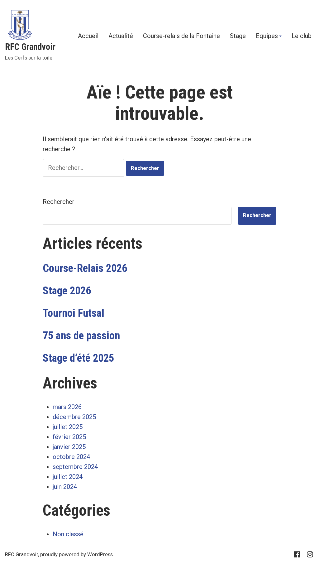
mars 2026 (67, 407)
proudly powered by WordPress (76, 554)
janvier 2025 (69, 447)
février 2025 (69, 437)
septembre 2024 (75, 466)
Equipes (267, 36)
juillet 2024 (68, 476)
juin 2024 (65, 486)
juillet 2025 (68, 427)
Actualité (120, 36)
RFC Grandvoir (30, 46)
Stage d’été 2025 (78, 358)
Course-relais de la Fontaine (181, 36)
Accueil (88, 36)
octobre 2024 (71, 457)
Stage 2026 (67, 290)
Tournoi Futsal (73, 313)
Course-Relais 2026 (85, 268)
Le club (302, 36)
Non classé (68, 534)
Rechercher (58, 201)
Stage (238, 36)
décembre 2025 (74, 417)
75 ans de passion (81, 335)
